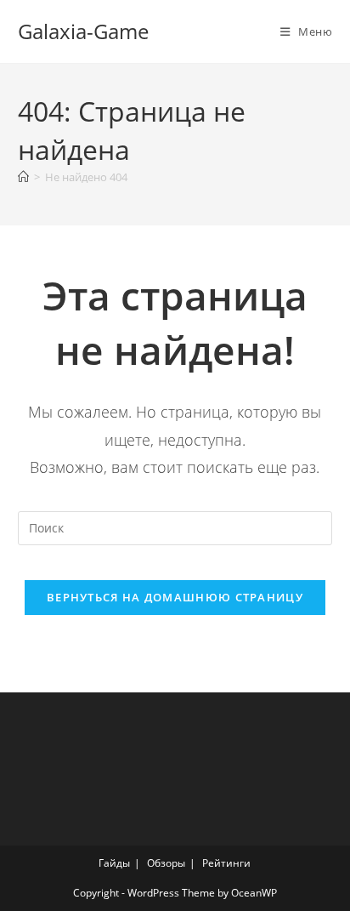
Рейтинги (226, 863)
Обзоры (166, 863)
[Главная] (23, 177)
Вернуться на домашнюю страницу (175, 597)
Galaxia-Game (83, 31)
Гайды (114, 863)
